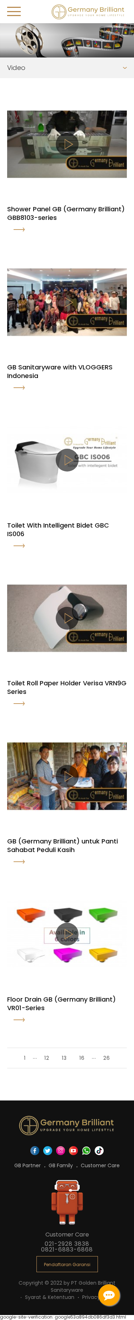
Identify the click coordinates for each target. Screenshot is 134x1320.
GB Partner (28, 1165)
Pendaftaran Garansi (67, 1264)
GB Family (61, 1165)
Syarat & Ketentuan (50, 1297)
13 (64, 1058)
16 (82, 1058)
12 (46, 1058)
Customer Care (100, 1165)
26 (106, 1058)
